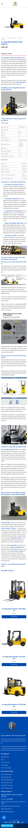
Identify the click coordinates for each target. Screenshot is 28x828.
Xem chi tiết (14, 616)
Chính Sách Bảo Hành (6, 774)
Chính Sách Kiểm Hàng (6, 782)
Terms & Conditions (14, 820)
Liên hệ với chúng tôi (6, 767)
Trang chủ (3, 37)
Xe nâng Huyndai (11, 37)
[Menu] (2, 4)
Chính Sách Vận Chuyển (7, 788)
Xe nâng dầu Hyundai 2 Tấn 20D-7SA (14, 657)
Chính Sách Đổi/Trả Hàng (7, 779)
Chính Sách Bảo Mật (6, 777)
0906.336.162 (7, 826)
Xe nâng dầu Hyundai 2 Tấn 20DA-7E (14, 610)
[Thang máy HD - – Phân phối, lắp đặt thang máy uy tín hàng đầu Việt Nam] (14, 3)
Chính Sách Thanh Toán (7, 785)
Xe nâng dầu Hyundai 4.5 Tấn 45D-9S (14, 705)
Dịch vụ (3, 759)
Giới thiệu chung (5, 757)
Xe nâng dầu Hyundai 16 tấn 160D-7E (11, 57)
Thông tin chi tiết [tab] (6, 53)
